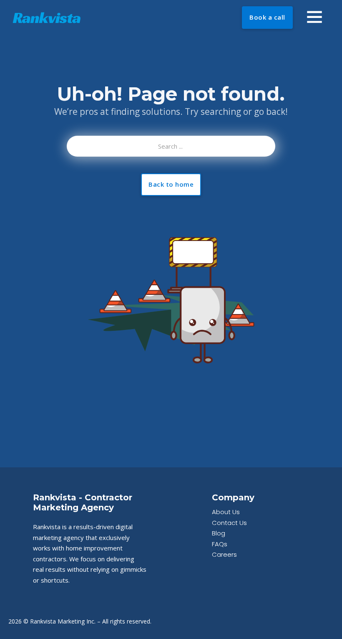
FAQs (219, 544)
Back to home (171, 184)
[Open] (314, 16)
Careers (224, 554)
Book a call (267, 17)
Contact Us (229, 522)
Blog (218, 533)
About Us (226, 511)
